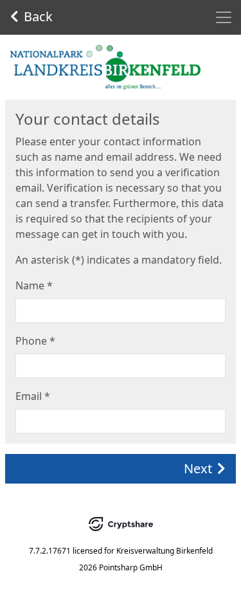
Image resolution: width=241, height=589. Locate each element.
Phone (35, 341)
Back (38, 16)
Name (34, 285)
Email (32, 396)
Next (198, 468)
